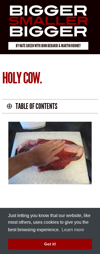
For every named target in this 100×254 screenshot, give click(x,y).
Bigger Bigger (48, 21)
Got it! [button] (50, 244)
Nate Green (26, 45)
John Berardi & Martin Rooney (61, 45)
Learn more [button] (73, 229)
